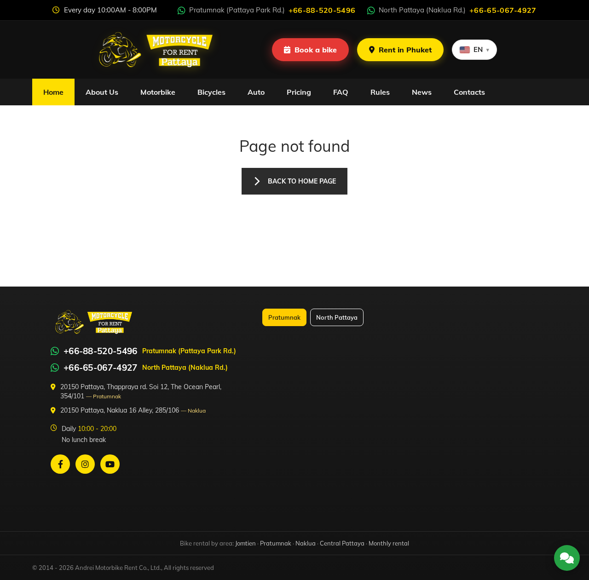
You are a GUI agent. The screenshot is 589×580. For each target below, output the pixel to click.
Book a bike (315, 49)
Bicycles (211, 92)
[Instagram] (85, 464)
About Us (102, 92)
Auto (256, 92)
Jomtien (245, 543)
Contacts (469, 92)
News (422, 92)
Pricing (299, 92)
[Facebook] (60, 464)
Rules (380, 92)
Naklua (305, 543)
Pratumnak (284, 317)
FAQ (340, 92)
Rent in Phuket (405, 49)
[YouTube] (110, 464)
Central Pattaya (342, 543)
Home (53, 92)
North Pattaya (337, 317)
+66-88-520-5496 (101, 350)
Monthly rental (389, 543)
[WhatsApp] (55, 350)
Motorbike (157, 92)
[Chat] (567, 558)
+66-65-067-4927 (101, 367)
